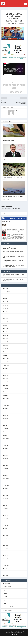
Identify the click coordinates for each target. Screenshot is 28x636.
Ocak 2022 (5, 422)
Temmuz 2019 (6, 522)
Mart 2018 (5, 575)
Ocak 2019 (5, 542)
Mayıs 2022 (5, 408)
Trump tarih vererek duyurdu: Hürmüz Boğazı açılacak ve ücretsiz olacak (14, 266)
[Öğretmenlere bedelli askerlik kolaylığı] (14, 169)
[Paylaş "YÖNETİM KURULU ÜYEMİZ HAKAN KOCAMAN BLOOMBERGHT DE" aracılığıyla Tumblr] (12, 85)
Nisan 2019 (5, 532)
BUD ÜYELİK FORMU (7, 583)
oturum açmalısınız (16, 208)
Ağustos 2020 (6, 478)
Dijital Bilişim (15, 631)
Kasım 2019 (5, 508)
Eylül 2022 (5, 395)
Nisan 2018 (5, 572)
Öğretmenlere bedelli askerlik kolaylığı (12, 177)
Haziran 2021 (6, 445)
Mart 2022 (5, 415)
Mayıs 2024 (5, 331)
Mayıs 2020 (5, 488)
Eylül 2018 (5, 555)
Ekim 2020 (5, 472)
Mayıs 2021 (5, 448)
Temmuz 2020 (6, 482)
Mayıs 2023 (5, 368)
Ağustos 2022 (6, 398)
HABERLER (13, 23)
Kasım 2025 (5, 308)
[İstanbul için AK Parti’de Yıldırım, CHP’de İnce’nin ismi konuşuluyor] (14, 130)
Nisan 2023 (5, 371)
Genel (4, 590)
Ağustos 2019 (6, 518)
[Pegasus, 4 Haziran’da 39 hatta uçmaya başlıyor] (14, 188)
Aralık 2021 (5, 425)
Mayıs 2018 (5, 568)
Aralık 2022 (5, 385)
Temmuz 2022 (6, 402)
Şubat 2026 (5, 305)
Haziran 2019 (6, 525)
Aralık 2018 (5, 545)
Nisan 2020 (5, 492)
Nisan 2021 (5, 452)
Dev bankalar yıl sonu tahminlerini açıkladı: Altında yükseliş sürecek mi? (13, 247)
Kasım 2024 (5, 321)
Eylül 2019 (5, 515)
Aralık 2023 (5, 345)
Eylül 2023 (5, 355)
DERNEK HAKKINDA (7, 586)
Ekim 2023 (5, 351)
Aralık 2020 (5, 465)
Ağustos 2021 (6, 438)
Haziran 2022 (6, 405)
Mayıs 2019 (5, 528)
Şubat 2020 (5, 498)
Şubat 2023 (5, 378)
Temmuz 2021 (6, 442)
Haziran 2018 (6, 565)
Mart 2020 (5, 495)
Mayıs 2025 (5, 311)
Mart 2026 (5, 301)
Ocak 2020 (5, 502)
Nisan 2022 (5, 412)
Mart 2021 (5, 455)
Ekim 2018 (5, 552)
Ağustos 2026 (6, 288)
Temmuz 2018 (6, 562)
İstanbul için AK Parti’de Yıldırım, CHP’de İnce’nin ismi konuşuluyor (13, 139)
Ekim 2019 (5, 512)
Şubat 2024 (5, 338)
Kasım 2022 (5, 388)
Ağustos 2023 (6, 358)
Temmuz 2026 (6, 291)
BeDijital (23, 631)
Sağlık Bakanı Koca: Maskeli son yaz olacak (14, 159)
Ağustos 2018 (6, 558)
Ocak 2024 (5, 341)
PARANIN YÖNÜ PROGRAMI (9, 606)
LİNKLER (5, 603)
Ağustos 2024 (6, 328)
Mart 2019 (5, 535)
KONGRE (5, 596)
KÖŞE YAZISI (5, 600)
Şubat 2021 (5, 458)
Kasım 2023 (5, 348)
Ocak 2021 (5, 462)
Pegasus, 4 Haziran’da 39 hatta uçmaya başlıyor (13, 197)
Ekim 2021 (5, 432)
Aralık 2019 (5, 505)
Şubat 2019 (5, 538)
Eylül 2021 (5, 435)
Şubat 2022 (5, 418)
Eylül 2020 (5, 475)
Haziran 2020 (6, 485)
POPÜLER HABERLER (7, 610)
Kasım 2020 (5, 468)
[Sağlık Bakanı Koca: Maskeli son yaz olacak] (14, 150)
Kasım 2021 (5, 428)
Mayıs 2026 (5, 298)
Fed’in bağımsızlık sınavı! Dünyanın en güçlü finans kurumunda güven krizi (13, 252)
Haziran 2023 (6, 365)
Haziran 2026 (6, 295)
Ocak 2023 (5, 381)
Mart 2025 (5, 315)
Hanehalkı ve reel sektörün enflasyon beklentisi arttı (14, 257)
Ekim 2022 (5, 392)
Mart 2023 (5, 375)
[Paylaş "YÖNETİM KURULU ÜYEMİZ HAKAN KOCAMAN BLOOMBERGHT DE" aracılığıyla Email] (12, 88)
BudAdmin (17, 111)
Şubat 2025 (5, 318)
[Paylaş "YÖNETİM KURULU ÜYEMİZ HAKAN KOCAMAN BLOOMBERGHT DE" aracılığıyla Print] (15, 88)
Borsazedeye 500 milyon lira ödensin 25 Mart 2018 (13, 275)
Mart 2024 (5, 335)
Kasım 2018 (5, 548)
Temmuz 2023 (6, 361)
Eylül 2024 (5, 325)
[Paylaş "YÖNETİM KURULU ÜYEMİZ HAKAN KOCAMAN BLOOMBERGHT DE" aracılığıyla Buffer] (20, 85)
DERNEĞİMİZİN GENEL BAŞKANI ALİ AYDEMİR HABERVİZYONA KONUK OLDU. (13, 261)
